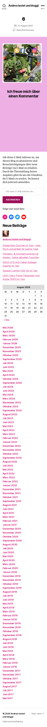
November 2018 (12, 627)
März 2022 (9, 477)
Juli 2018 (8, 643)
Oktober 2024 (10, 378)
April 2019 (8, 607)
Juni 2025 (8, 367)
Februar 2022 (10, 481)
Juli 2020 (8, 548)
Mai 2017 (8, 698)
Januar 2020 (10, 572)
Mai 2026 (8, 327)
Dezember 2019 (12, 576)
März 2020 (9, 564)
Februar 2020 (10, 568)
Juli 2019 (8, 595)
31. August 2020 (25, 25)
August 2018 (10, 639)
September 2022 (12, 457)
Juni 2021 (8, 509)
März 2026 (9, 335)
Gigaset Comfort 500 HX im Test (20, 270)
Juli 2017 (8, 690)
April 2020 (9, 560)
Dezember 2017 (11, 670)
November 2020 (12, 532)
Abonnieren (13, 199)
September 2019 (12, 587)
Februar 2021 (10, 520)
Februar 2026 (10, 339)
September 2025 (12, 359)
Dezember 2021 (11, 489)
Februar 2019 (10, 615)
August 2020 (10, 544)
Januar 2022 (10, 485)
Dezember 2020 (12, 528)
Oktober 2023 (10, 406)
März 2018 (9, 658)
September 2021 (12, 501)
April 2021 (8, 513)
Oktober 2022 (10, 453)
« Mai (6, 319)
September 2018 (12, 635)
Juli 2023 (8, 418)
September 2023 (12, 410)
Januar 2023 (10, 442)
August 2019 (10, 591)
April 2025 (8, 375)
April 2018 (8, 655)
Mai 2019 (8, 603)
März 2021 (8, 517)
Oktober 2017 (10, 678)
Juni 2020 (8, 552)
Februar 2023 (10, 438)
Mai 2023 (8, 426)
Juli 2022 (8, 465)
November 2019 (12, 580)
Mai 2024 (8, 394)
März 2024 (9, 398)
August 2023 (10, 414)
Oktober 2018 (10, 631)
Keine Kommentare (25, 30)
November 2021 (12, 493)
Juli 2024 (8, 386)
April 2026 (8, 331)
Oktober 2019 (10, 584)
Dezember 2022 (12, 446)
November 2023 (12, 402)
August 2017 (10, 686)
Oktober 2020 (10, 536)
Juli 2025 (8, 363)
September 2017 (12, 682)
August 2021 (10, 505)
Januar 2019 (10, 619)
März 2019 (9, 611)
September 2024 (12, 382)
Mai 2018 (8, 651)
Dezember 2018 (12, 623)
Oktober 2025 (10, 355)
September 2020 (12, 540)
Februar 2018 (10, 662)
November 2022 (12, 449)
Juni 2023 (8, 422)
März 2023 (9, 434)
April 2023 (8, 430)
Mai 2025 (8, 371)
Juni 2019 (8, 599)
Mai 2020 (8, 556)
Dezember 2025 (12, 347)
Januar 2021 (10, 524)
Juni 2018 (8, 647)
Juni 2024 (8, 390)
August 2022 (10, 461)
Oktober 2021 (10, 497)
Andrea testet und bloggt (23, 5)
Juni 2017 (8, 694)
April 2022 (8, 473)
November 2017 (12, 674)
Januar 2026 (10, 343)
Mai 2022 (8, 469)
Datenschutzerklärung (13, 721)
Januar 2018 (10, 666)
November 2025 (12, 351)
